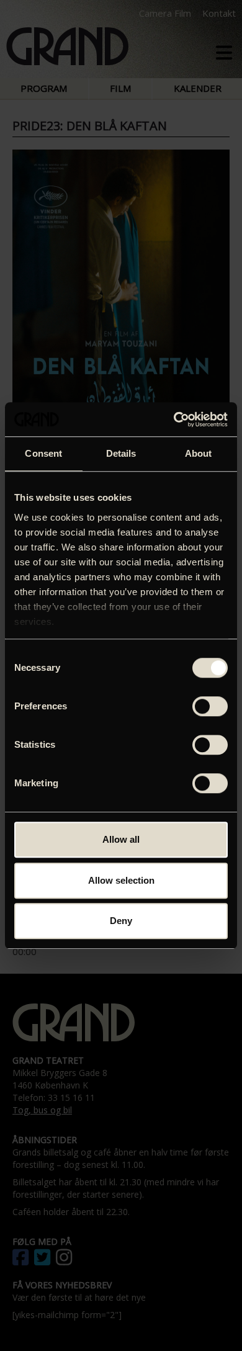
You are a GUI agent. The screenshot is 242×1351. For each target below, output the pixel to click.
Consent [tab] (43, 453)
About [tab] (198, 453)
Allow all (121, 839)
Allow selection (121, 880)
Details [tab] (121, 453)
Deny (121, 920)
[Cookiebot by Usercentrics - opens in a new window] (174, 419)
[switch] (210, 706)
